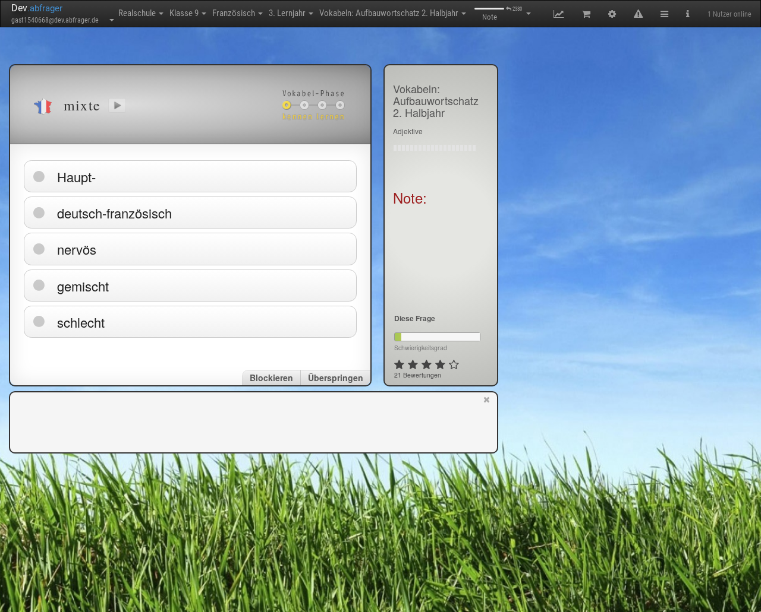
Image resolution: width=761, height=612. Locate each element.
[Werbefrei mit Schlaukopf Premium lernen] (486, 421)
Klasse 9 (184, 13)
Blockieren (271, 377)
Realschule (138, 13)
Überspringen (335, 377)
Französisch (234, 13)
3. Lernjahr (288, 13)
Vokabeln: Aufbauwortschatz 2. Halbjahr (389, 13)
